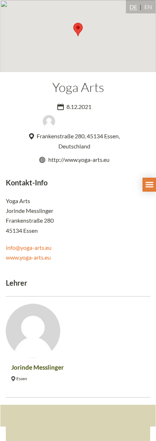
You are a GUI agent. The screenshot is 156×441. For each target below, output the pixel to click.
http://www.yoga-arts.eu (79, 159)
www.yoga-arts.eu (28, 257)
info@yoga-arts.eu (29, 247)
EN (148, 6)
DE (133, 6)
